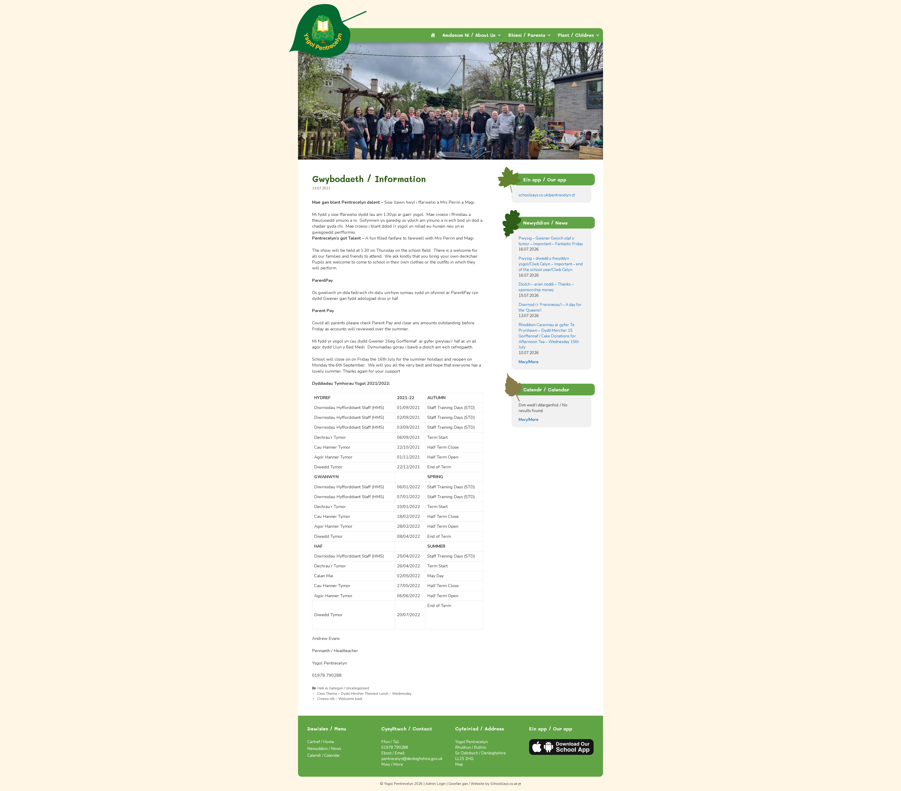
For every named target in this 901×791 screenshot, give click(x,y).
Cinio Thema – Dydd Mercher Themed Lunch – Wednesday (364, 693)
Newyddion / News (324, 748)
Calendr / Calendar (323, 755)
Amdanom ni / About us (469, 35)
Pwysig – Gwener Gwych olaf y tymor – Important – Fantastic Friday (551, 241)
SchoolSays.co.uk (503, 783)
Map (459, 764)
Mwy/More (528, 362)
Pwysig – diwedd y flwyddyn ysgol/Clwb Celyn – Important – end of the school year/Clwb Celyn (551, 264)
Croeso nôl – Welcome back (339, 698)
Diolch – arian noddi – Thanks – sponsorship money (546, 287)
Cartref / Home (320, 742)
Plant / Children (576, 35)
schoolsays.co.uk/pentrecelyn (545, 195)
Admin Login (435, 783)
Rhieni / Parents (526, 35)
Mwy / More (392, 764)
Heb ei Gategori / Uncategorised (343, 688)
